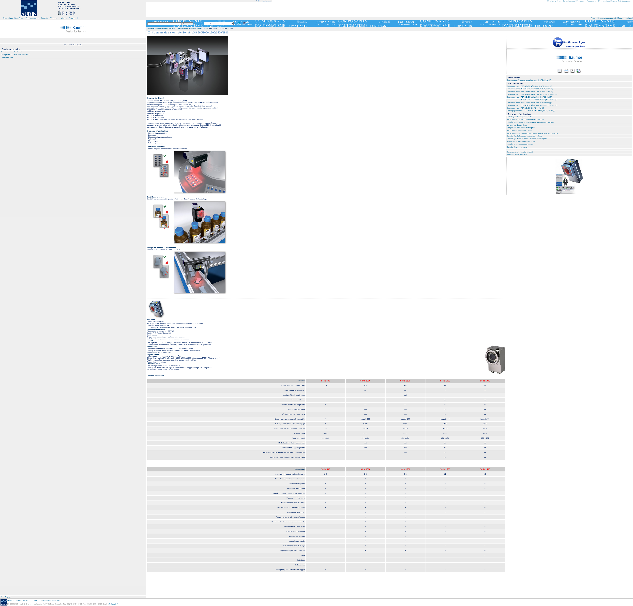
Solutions (72, 18)
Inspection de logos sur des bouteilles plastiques (525, 119)
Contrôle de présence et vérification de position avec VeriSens (530, 122)
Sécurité (53, 18)
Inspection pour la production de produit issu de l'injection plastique (532, 133)
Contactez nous (569, 1)
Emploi (593, 18)
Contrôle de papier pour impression (520, 144)
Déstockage (581, 1)
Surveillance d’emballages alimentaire (521, 141)
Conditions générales (51, 600)
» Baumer (171, 29)
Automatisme (8, 18)
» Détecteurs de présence (186, 29)
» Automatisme (161, 29)
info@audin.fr (113, 604)
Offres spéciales (604, 1)
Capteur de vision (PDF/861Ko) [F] (529, 103)
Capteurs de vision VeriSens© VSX (16, 55)
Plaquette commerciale (607, 18)
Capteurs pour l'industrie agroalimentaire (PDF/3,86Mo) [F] (529, 80)
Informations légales (20, 600)
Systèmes (19, 18)
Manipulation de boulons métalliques (521, 128)
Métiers (64, 18)
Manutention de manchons (517, 125)
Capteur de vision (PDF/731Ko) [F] (532, 100)
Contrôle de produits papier (517, 147)
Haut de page (6, 597)
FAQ (10, 600)
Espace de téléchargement (621, 1)
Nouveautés (591, 1)
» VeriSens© (202, 29)
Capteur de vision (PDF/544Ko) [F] (532, 94)
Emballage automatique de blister (519, 117)
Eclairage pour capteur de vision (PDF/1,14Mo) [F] (531, 111)
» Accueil (150, 29)
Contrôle (44, 18)
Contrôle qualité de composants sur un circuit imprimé (527, 139)
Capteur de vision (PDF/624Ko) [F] (529, 97)
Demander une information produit (520, 152)
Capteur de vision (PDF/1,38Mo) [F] (529, 86)
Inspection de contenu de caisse (519, 130)
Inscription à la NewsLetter (517, 155)
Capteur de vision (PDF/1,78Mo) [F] (525, 108)
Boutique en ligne (625, 18)
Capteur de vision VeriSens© (11, 52)
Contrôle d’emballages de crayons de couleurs (524, 136)
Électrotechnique (32, 18)
